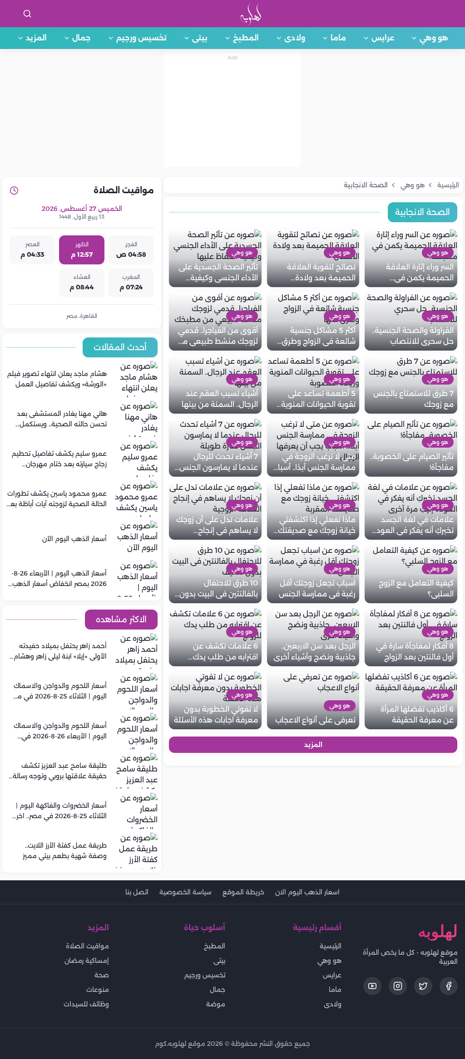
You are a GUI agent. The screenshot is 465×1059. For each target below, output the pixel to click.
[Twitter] (423, 986)
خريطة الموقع (243, 892)
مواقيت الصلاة (87, 946)
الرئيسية (330, 946)
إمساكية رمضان (86, 961)
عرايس (382, 38)
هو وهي (434, 38)
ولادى (294, 38)
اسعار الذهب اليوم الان (307, 892)
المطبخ (246, 38)
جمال (81, 38)
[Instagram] (398, 986)
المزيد (36, 38)
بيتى (200, 38)
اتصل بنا (136, 892)
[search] (27, 14)
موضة (215, 1004)
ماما (338, 38)
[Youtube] (372, 986)
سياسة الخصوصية (185, 892)
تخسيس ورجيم (141, 38)
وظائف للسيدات (86, 1004)
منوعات (97, 990)
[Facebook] (449, 986)
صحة (101, 975)
